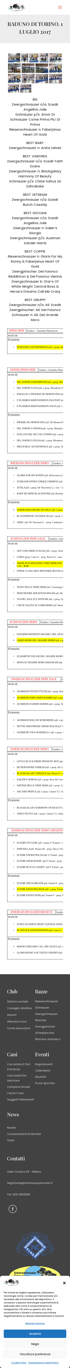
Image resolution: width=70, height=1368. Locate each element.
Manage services (35, 1323)
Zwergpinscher (45, 1026)
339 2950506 (21, 1194)
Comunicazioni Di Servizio (24, 1134)
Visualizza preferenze (35, 1354)
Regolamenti (43, 1064)
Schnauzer (42, 1007)
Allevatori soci (17, 1021)
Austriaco (53, 1039)
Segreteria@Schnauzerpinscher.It (29, 1183)
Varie (10, 1140)
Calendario (42, 1070)
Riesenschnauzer (46, 1001)
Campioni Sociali (18, 1087)
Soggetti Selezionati (20, 1099)
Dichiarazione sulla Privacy (43, 1362)
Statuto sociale (17, 1001)
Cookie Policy (19, 1362)
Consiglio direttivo (19, 1008)
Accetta (35, 1334)
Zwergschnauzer (46, 1014)
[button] (64, 1283)
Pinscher (40, 1020)
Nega (35, 1344)
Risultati (40, 1077)
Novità (11, 1128)
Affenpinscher (44, 1033)
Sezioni (11, 1015)
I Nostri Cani (15, 1093)
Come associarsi (18, 1028)
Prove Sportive (45, 1083)
